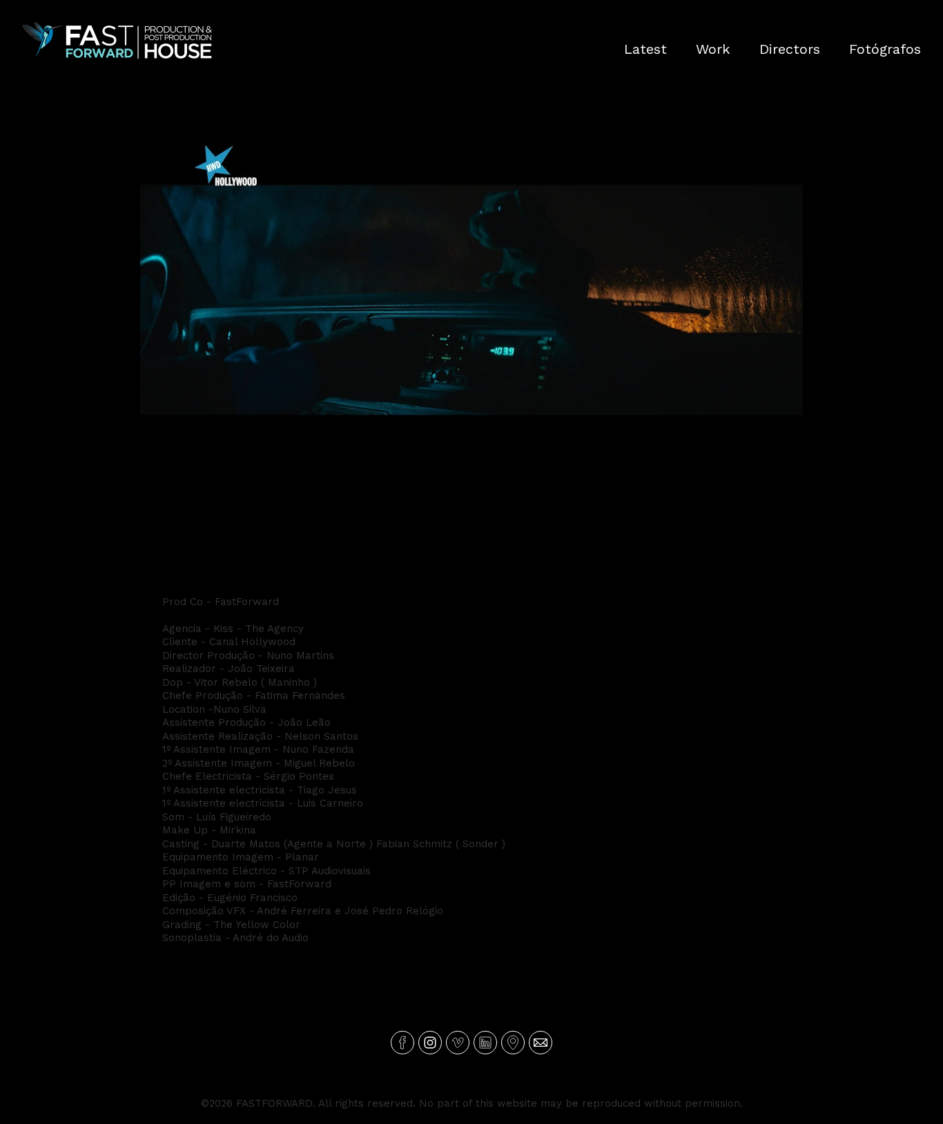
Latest (645, 49)
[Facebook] (402, 1042)
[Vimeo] (457, 1042)
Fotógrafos (885, 49)
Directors (789, 49)
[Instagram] (430, 1042)
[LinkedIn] (485, 1042)
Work (713, 49)
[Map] (513, 1042)
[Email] (540, 1042)
